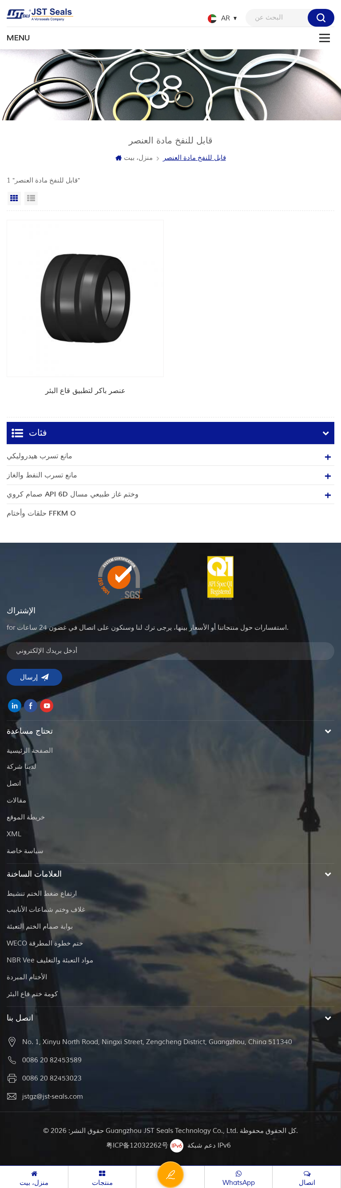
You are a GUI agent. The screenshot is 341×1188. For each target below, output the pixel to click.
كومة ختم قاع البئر (32, 994)
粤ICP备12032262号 (137, 1145)
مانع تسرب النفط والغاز (42, 475)
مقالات (16, 800)
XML (14, 834)
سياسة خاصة (25, 851)
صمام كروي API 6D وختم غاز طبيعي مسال (73, 494)
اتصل (14, 783)
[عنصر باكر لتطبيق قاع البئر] (85, 314)
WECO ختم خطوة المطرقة (45, 943)
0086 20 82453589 (52, 1060)
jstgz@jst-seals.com (52, 1097)
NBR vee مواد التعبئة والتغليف (50, 960)
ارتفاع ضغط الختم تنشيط (42, 894)
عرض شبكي (14, 198)
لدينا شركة (21, 767)
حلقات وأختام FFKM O (41, 513)
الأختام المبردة (27, 977)
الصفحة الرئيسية (30, 751)
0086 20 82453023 (52, 1078)
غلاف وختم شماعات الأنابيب (46, 910)
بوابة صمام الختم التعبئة (40, 926)
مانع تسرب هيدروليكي (39, 456)
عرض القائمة (31, 198)
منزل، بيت (138, 158)
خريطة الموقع (26, 817)
